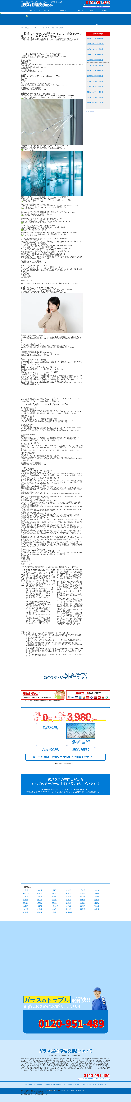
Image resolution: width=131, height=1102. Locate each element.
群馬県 (54, 899)
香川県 (25, 903)
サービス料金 (28, 10)
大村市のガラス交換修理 (95, 60)
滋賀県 (96, 903)
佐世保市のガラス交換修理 (95, 44)
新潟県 (54, 912)
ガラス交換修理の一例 (59, 1084)
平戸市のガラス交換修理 (95, 65)
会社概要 (104, 10)
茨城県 (54, 890)
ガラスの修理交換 (44, 10)
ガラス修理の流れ (61, 10)
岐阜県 (39, 893)
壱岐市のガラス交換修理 (95, 81)
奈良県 (54, 896)
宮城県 (39, 890)
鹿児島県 (69, 912)
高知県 (39, 903)
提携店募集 (76, 1084)
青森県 (96, 899)
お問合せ (92, 10)
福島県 (68, 896)
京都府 (96, 893)
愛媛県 (82, 903)
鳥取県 (54, 903)
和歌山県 (55, 906)
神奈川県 (26, 893)
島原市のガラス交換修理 (95, 49)
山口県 (25, 909)
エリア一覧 (41, 27)
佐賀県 (39, 906)
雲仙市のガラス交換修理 (95, 97)
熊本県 (82, 899)
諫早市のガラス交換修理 (95, 54)
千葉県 (82, 890)
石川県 (68, 903)
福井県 (82, 896)
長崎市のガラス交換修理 (95, 38)
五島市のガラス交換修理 (95, 86)
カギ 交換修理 (102, 1084)
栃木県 (54, 909)
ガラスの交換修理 (38, 1084)
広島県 (25, 912)
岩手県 (82, 909)
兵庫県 (39, 896)
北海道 (25, 890)
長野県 (25, 899)
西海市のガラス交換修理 (95, 92)
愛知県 (68, 893)
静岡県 (54, 893)
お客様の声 (69, 1084)
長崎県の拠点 (98, 33)
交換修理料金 (28, 1084)
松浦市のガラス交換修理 (95, 70)
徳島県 (39, 912)
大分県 (68, 906)
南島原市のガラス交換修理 (95, 102)
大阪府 (25, 896)
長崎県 (47, 27)
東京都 (96, 890)
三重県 (82, 893)
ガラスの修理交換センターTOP (28, 27)
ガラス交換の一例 (78, 10)
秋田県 (39, 899)
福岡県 (96, 896)
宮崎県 (82, 906)
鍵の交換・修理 (63, 624)
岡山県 (68, 909)
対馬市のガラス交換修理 (95, 76)
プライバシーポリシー (92, 1084)
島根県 (96, 909)
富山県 (96, 906)
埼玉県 (68, 890)
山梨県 (39, 909)
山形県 (25, 906)
